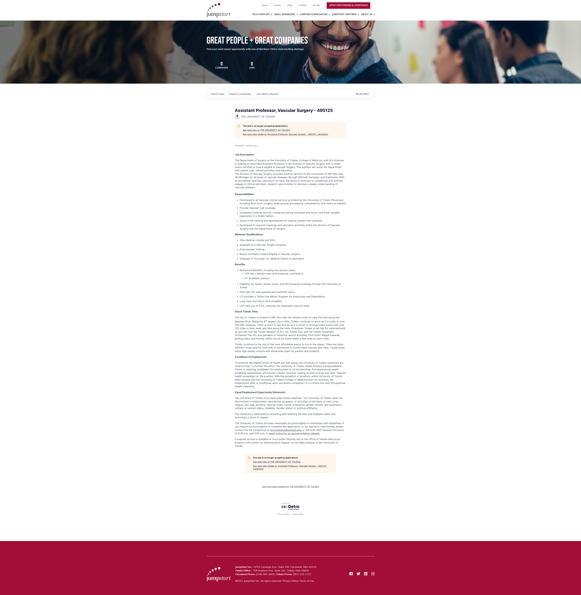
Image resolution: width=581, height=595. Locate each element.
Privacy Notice (290, 581)
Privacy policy (283, 514)
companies (240, 93)
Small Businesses (284, 14)
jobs (217, 93)
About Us (366, 14)
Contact (302, 5)
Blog (289, 5)
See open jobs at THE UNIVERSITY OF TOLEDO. (266, 130)
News (265, 5)
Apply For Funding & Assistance (348, 5)
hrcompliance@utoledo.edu (286, 430)
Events (277, 5)
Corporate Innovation (313, 14)
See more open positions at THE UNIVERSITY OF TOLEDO (290, 486)
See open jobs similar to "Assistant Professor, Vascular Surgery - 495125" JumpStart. (285, 134)
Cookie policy (298, 514)
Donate (316, 5)
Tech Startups (261, 14)
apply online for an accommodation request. (294, 433)
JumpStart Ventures (344, 14)
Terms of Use (306, 581)
